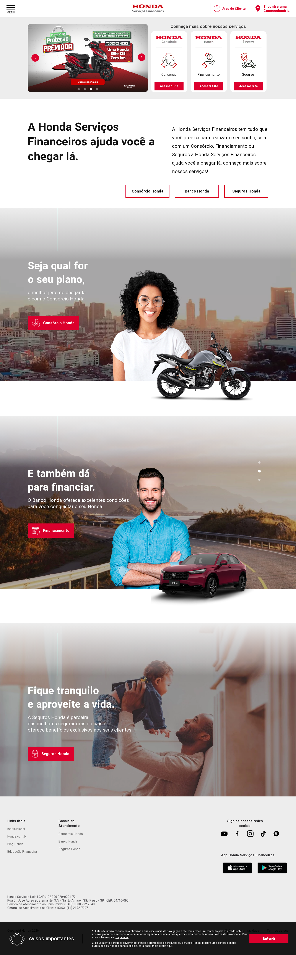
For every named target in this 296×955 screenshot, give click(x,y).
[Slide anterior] (142, 57)
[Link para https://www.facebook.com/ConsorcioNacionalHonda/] (237, 834)
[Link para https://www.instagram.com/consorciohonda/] (250, 834)
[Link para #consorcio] (259, 462)
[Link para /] (148, 8)
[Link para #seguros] (259, 480)
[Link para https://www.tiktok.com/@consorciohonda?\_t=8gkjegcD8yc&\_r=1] (263, 834)
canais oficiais (128, 945)
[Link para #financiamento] (259, 471)
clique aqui (121, 937)
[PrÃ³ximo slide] (35, 57)
